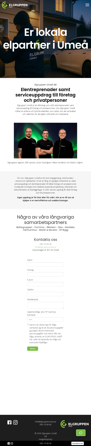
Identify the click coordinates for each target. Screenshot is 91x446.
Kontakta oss (77, 443)
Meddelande (32, 299)
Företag (30, 270)
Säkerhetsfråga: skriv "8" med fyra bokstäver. (41, 313)
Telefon (30, 289)
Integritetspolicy (45, 439)
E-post (30, 279)
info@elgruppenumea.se (45, 247)
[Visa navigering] (87, 5)
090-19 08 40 (45, 443)
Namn (29, 260)
